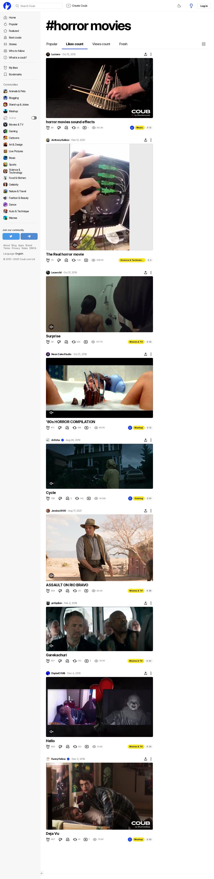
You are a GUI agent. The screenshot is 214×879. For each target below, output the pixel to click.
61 (149, 498)
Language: (13, 253)
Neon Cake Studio (61, 354)
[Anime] (20, 118)
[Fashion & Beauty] (20, 198)
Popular (13, 24)
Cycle (51, 492)
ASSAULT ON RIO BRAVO (67, 585)
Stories (13, 44)
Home (12, 17)
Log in (203, 6)
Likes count (74, 44)
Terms (6, 248)
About (6, 245)
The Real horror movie (65, 254)
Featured (14, 31)
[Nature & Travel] (20, 191)
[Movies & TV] (20, 124)
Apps (21, 245)
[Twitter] (11, 236)
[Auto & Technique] (20, 211)
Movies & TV (136, 342)
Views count (101, 44)
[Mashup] (20, 111)
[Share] (146, 54)
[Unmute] (75, 245)
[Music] (20, 158)
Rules (25, 248)
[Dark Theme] (179, 6)
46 (149, 590)
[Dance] (20, 204)
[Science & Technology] (20, 171)
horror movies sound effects (70, 122)
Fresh (123, 44)
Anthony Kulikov (60, 140)
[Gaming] (20, 131)
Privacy (16, 248)
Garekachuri (56, 655)
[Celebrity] (20, 184)
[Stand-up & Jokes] (20, 104)
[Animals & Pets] (20, 91)
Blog (14, 245)
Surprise (53, 336)
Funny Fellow (58, 759)
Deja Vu (52, 833)
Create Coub (79, 5)
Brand (29, 245)
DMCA (32, 248)
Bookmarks (15, 74)
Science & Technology (132, 260)
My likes (13, 67)
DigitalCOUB (58, 673)
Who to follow (17, 51)
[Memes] (20, 218)
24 (149, 746)
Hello (50, 741)
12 (149, 127)
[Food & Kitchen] (20, 178)
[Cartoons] (20, 138)
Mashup (138, 427)
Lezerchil (56, 272)
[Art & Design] (20, 144)
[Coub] (7, 6)
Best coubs (15, 37)
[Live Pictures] (20, 151)
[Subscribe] (34, 118)
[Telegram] (29, 236)
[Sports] (20, 164)
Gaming (139, 498)
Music (139, 127)
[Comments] (66, 128)
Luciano (55, 54)
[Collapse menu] (41, 873)
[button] (204, 44)
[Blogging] (20, 98)
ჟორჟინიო (56, 603)
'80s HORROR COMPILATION (70, 422)
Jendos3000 (58, 511)
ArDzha (55, 440)
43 (149, 341)
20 (148, 660)
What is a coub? (18, 57)
